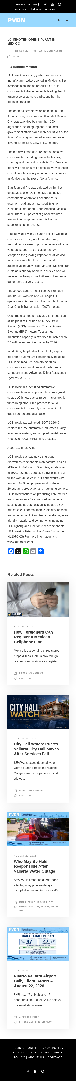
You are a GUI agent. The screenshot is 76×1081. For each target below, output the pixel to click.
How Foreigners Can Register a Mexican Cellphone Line (33, 637)
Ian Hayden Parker (50, 51)
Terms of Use (22, 1047)
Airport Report (29, 1017)
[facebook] (38, 4)
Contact (55, 1057)
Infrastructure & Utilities (36, 902)
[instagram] (59, 4)
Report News (20, 9)
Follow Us (36, 9)
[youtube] (52, 4)
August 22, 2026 (25, 626)
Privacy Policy (51, 1047)
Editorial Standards (31, 1052)
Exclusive (25, 678)
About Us (36, 1057)
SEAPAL (45, 906)
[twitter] (45, 4)
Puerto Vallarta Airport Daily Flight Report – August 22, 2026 (35, 981)
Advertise (50, 9)
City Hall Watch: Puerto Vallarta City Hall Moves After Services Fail (36, 749)
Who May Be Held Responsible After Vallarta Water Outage (34, 866)
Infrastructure (29, 906)
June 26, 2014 (20, 51)
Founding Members (31, 672)
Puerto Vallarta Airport (35, 1022)
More (16, 56)
